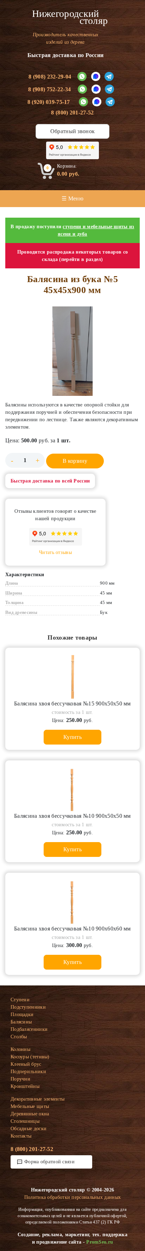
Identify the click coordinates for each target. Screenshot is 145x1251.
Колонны (20, 1049)
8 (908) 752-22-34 (49, 89)
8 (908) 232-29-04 (50, 77)
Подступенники (28, 1007)
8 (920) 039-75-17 (48, 102)
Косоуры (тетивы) (30, 1056)
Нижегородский (70, 17)
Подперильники (28, 1071)
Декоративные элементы (37, 1099)
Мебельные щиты (30, 1106)
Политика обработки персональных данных (72, 1197)
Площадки (22, 1014)
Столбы (19, 1036)
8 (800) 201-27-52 (72, 113)
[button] (72, 351)
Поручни (20, 1079)
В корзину (75, 461)
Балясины (21, 1022)
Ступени (20, 999)
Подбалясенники (29, 1029)
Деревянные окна (30, 1113)
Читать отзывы (55, 552)
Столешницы (25, 1121)
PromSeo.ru (99, 1242)
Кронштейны (25, 1086)
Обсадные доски (28, 1128)
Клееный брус (26, 1064)
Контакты (21, 1136)
